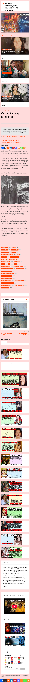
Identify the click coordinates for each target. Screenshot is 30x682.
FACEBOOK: (4, 342)
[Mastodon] (16, 148)
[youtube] (7, 652)
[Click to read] (15, 309)
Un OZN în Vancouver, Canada (6, 334)
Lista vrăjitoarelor (6, 35)
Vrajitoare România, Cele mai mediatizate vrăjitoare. (11, 6)
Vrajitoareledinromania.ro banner (12, 28)
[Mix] (19, 148)
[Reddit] (8, 148)
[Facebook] (2, 148)
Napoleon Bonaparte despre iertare (13, 313)
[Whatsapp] (21, 148)
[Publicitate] (15, 628)
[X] (5, 148)
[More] (24, 148)
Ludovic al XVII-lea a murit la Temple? (11, 140)
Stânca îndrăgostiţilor (9, 326)
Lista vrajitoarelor (7, 49)
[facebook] (4, 652)
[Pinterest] (13, 148)
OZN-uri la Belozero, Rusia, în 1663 (24, 334)
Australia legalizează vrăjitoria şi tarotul (11, 142)
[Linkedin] (10, 148)
